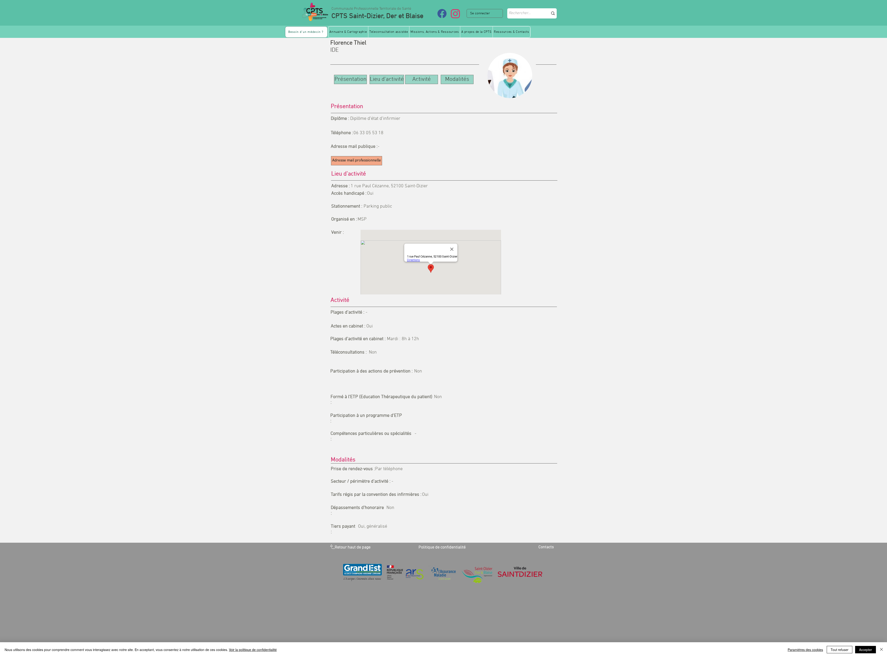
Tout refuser (839, 649)
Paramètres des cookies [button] (805, 649)
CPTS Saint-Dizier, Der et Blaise (377, 16)
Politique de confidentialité (442, 547)
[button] (348, 32)
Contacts (546, 547)
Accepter (865, 649)
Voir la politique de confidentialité (253, 649)
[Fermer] (881, 649)
